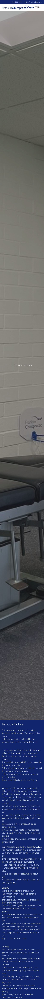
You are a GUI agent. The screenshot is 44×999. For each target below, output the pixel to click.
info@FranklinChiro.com (33, 2)
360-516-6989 (17, 2)
